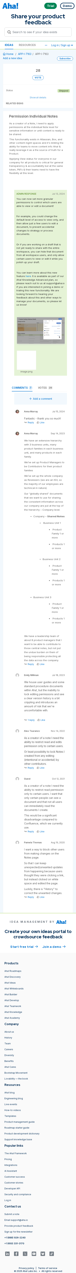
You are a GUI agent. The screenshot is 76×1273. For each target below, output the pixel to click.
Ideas (9, 45)
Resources (27, 45)
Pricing (8, 1159)
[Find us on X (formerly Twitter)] (25, 1254)
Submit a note (11, 1214)
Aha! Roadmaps (12, 971)
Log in (7, 1200)
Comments (21, 387)
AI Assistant (10, 1171)
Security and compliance (17, 1194)
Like (42, 422)
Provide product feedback (18, 1225)
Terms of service (47, 1268)
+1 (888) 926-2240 (14, 1237)
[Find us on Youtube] (34, 1254)
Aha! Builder (10, 994)
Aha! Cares (10, 1067)
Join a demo (54, 947)
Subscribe (65, 58)
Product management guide (19, 1121)
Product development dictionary (21, 1133)
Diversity (9, 1055)
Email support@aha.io (16, 1220)
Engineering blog (13, 1098)
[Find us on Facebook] (16, 1254)
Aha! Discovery (12, 976)
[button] (46, 45)
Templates (10, 1116)
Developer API (12, 1188)
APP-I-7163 (24, 53)
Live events (10, 1104)
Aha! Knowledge (13, 1012)
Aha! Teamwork (12, 1006)
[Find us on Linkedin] (7, 1254)
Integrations (10, 1165)
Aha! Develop (11, 1000)
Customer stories (13, 1182)
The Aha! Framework (15, 1153)
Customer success (14, 1176)
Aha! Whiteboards (14, 988)
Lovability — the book (16, 1078)
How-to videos (12, 1110)
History (8, 1037)
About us (9, 1031)
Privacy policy (26, 1268)
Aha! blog (9, 1092)
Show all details (38, 97)
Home (10, 53)
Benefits (9, 1061)
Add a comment (42, 398)
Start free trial (24, 947)
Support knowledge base (18, 1139)
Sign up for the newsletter (18, 1231)
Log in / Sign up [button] (61, 45)
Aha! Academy (12, 1017)
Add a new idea (12, 58)
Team (7, 1043)
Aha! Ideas (10, 982)
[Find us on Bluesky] (43, 1254)
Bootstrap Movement (15, 1072)
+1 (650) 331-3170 (14, 1243)
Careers (8, 1049)
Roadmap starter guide (16, 1127)
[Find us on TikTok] (52, 1254)
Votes (45, 387)
